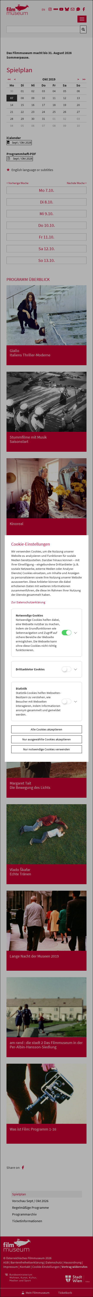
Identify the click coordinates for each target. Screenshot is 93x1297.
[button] (75, 633)
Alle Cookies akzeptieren (46, 729)
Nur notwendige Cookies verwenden (46, 749)
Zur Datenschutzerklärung (28, 602)
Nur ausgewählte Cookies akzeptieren (46, 739)
